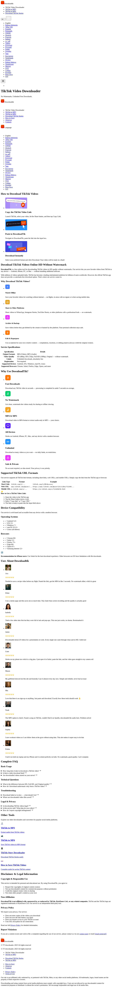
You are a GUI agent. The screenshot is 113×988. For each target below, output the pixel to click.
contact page (83, 934)
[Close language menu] (3, 131)
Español (8, 29)
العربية (7, 41)
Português (8, 31)
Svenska (8, 51)
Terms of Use (10, 974)
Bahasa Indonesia (11, 25)
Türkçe (7, 43)
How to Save (9, 118)
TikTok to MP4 (10, 11)
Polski (7, 49)
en (3, 19)
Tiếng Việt (9, 27)
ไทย (6, 54)
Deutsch (8, 35)
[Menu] (3, 81)
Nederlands (9, 58)
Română (8, 72)
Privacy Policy (15, 925)
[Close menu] (3, 105)
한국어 (8, 60)
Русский (8, 47)
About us (8, 120)
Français (8, 37)
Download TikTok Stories (14, 13)
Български (9, 56)
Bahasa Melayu (10, 62)
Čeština (7, 71)
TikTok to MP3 (10, 9)
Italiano (7, 39)
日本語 (8, 33)
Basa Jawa (9, 74)
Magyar (8, 66)
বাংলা (6, 76)
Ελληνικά (8, 45)
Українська (9, 64)
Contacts (8, 122)
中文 (7, 68)
